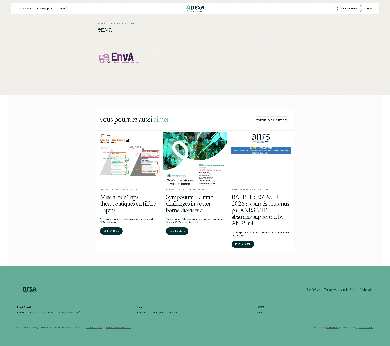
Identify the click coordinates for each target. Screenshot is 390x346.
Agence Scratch (364, 327)
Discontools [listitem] (47, 312)
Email (260, 312)
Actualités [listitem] (172, 312)
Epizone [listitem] (33, 312)
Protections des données (118, 327)
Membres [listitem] (141, 312)
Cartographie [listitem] (157, 312)
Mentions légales (94, 327)
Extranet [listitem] (21, 312)
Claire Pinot (332, 327)
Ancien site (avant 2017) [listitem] (68, 312)
